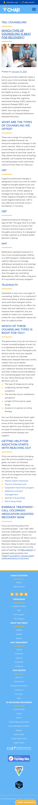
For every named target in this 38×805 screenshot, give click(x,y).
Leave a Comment (20, 558)
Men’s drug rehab (13, 501)
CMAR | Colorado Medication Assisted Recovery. (21, 799)
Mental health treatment (16, 481)
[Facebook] (12, 594)
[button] (34, 9)
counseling (14, 556)
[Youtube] (21, 594)
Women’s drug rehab (15, 498)
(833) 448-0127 (30, 2)
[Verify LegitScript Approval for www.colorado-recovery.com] (19, 788)
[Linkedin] (26, 594)
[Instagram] (16, 594)
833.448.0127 (27, 550)
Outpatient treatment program (19, 488)
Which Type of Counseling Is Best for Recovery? (16, 34)
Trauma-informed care (15, 484)
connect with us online (13, 553)
